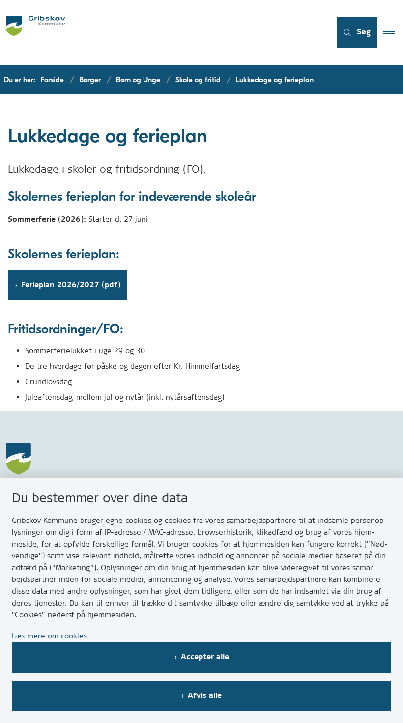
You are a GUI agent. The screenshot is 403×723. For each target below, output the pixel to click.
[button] (393, 32)
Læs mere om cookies (49, 635)
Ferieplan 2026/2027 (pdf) (70, 284)
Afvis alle (205, 695)
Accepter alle (205, 657)
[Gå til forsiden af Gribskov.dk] (161, 32)
